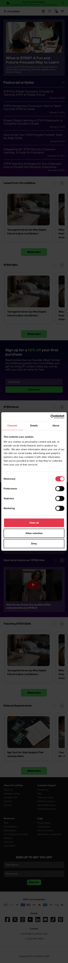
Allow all (34, 522)
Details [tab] (34, 425)
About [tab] (55, 425)
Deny (34, 543)
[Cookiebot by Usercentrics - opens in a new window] (50, 417)
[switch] (59, 488)
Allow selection (34, 533)
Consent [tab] (12, 425)
